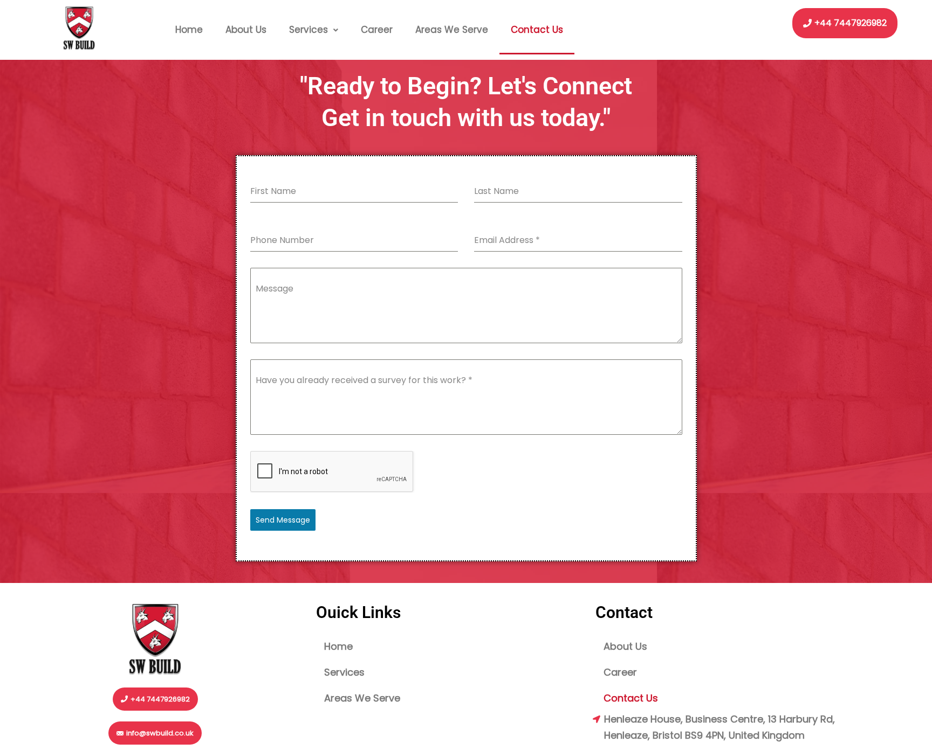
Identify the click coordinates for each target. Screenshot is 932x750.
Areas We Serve (451, 29)
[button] (314, 29)
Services (308, 29)
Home (189, 29)
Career (377, 29)
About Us (245, 29)
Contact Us (537, 29)
